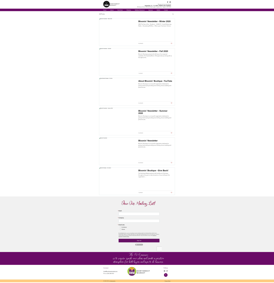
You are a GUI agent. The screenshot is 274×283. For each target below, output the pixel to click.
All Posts (102, 14)
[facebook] (168, 2)
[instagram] (170, 2)
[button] (159, 10)
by (109, 281)
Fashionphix (112, 281)
